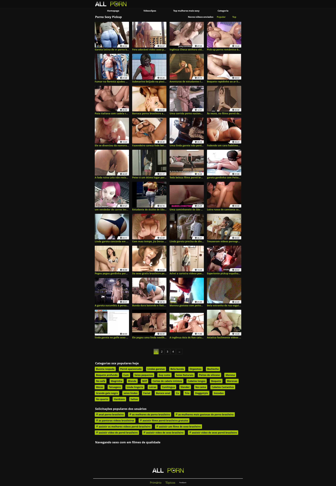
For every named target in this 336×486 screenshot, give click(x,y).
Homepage (113, 10)
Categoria (223, 10)
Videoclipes (149, 10)
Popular (221, 16)
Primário (155, 482)
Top (234, 16)
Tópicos (170, 482)
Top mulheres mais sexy (186, 10)
